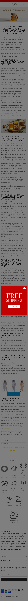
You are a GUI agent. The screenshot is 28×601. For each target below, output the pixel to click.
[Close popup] (24, 288)
